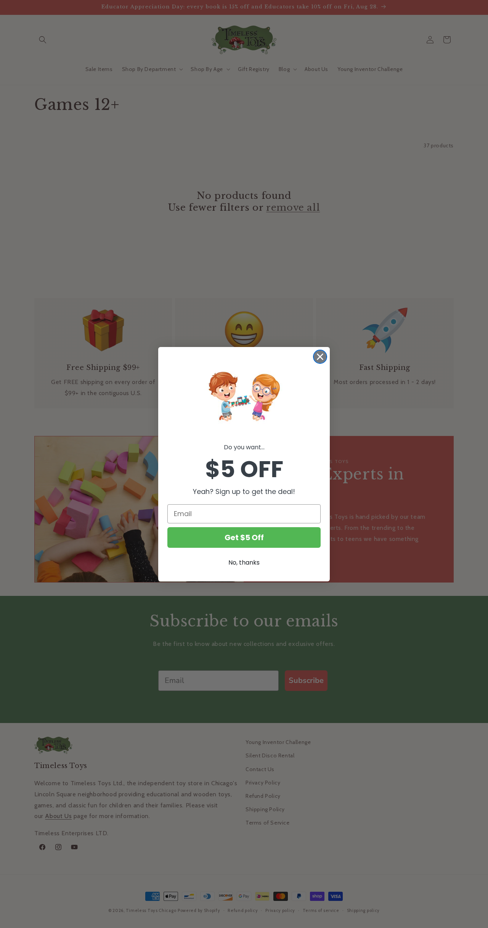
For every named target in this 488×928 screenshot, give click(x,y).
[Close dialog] (320, 356)
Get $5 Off (244, 537)
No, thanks (244, 562)
